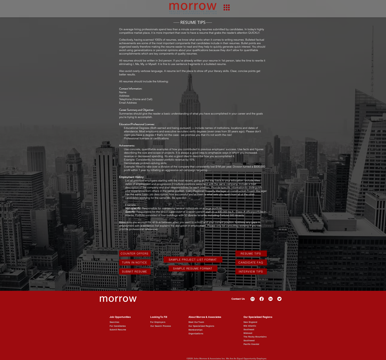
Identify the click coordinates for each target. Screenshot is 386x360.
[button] (227, 7)
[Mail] (252, 299)
